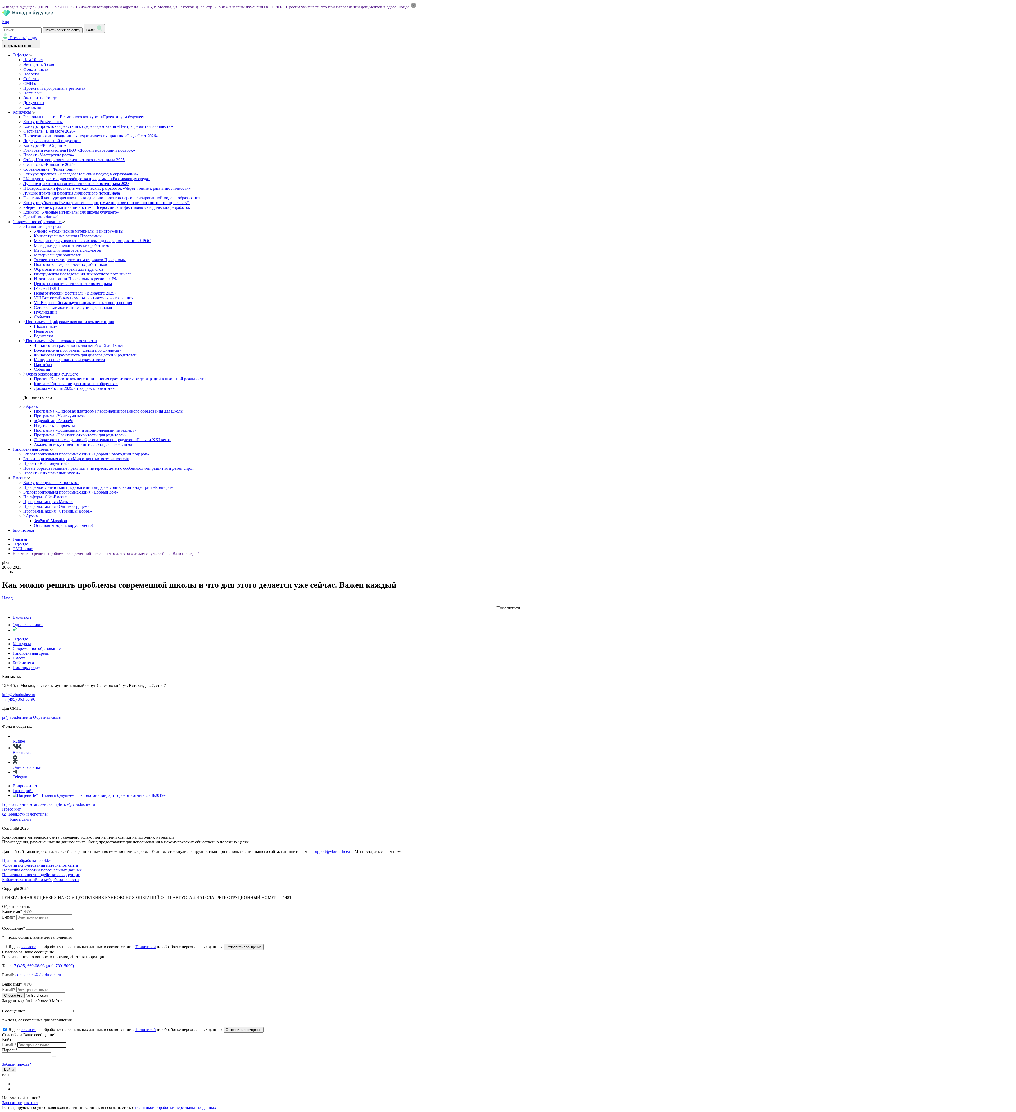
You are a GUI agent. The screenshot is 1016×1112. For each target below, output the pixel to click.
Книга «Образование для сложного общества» (76, 383)
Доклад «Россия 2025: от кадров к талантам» (74, 388)
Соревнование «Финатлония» (50, 169)
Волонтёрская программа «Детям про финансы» (77, 350)
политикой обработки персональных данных (175, 1107)
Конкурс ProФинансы (43, 121)
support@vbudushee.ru (333, 851)
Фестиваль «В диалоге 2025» (49, 164)
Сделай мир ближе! (40, 217)
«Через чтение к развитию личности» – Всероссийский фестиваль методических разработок (106, 207)
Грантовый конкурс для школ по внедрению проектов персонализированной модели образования (111, 198)
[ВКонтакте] (16, 1084)
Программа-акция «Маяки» (48, 501)
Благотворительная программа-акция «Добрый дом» (70, 492)
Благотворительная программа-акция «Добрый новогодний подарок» (86, 454)
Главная (20, 539)
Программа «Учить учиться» (60, 416)
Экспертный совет (40, 64)
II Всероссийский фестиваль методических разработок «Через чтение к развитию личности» (107, 188)
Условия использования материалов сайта (40, 865)
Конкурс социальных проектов (51, 482)
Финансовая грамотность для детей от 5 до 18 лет (79, 345)
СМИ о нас (33, 83)
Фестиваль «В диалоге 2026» (49, 131)
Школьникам (45, 326)
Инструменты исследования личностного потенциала (82, 274)
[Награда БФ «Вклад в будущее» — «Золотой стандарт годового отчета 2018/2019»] (89, 795)
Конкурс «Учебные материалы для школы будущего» (71, 212)
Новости (31, 74)
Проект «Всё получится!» (46, 463)
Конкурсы (22, 112)
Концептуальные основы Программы (68, 236)
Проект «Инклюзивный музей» (51, 473)
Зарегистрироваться (20, 1102)
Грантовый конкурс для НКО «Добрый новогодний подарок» (79, 150)
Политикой (145, 946)
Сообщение (13, 928)
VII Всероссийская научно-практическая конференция (83, 302)
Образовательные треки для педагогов (68, 269)
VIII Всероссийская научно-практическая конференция (83, 298)
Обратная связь (47, 717)
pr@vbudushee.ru (17, 717)
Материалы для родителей (57, 255)
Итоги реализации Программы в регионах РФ (75, 279)
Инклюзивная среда (31, 449)
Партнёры (43, 364)
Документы (33, 102)
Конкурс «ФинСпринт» (44, 145)
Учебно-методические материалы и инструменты (78, 231)
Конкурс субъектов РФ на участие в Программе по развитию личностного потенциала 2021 (106, 202)
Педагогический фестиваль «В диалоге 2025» (75, 293)
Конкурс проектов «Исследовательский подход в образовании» (80, 174)
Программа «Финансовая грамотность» (61, 340)
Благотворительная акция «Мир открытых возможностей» (76, 458)
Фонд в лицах (35, 69)
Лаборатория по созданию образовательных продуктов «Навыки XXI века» (102, 439)
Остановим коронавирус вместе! (63, 525)
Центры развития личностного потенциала (73, 283)
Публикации (45, 312)
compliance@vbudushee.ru (72, 804)
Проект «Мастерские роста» (48, 155)
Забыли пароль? (16, 1064)
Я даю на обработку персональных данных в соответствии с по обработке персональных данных (116, 946)
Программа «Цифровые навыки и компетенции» (69, 321)
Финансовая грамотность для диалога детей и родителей (85, 355)
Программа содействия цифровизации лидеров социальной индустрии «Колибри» (98, 487)
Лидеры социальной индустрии (52, 140)
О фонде (21, 55)
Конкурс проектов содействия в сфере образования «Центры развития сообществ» (98, 126)
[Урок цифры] (508, 602)
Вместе (20, 478)
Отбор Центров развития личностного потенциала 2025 (74, 159)
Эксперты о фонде (40, 98)
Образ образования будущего (51, 374)
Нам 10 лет (33, 59)
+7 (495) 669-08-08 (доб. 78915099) (43, 966)
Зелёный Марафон (50, 520)
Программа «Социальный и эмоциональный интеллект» (85, 430)
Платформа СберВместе (45, 497)
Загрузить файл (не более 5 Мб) (30, 1000)
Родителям (43, 336)
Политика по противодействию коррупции (41, 875)
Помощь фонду (23, 37)
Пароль (9, 1050)
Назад (7, 598)
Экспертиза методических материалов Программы (80, 259)
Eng (5, 21)
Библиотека (23, 530)
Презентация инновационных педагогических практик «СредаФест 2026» (90, 136)
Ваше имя (12, 911)
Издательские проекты (54, 425)
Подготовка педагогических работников (70, 264)
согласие (28, 946)
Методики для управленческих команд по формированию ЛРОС (92, 240)
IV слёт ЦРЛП (47, 288)
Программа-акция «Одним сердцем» (56, 506)
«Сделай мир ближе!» (53, 420)
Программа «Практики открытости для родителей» (80, 435)
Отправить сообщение (243, 947)
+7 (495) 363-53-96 (18, 699)
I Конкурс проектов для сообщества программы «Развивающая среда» (86, 179)
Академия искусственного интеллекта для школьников (83, 444)
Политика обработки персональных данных (42, 870)
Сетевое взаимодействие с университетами (73, 307)
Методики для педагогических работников (72, 245)
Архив (31, 406)
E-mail (8, 917)
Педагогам (43, 331)
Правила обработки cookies (26, 860)
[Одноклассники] (16, 1089)
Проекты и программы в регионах (54, 88)
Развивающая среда (43, 226)
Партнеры (32, 93)
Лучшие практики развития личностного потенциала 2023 (76, 183)
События (31, 78)
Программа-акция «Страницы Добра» (57, 511)
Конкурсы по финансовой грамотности (69, 360)
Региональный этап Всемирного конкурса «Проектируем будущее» (84, 117)
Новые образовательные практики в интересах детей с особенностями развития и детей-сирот (108, 468)
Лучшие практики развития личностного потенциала (71, 193)
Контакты (32, 107)
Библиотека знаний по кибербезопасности (40, 879)
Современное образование (37, 221)
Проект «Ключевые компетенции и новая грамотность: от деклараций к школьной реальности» (120, 379)
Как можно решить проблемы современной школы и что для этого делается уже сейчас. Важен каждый (106, 553)
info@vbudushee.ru (18, 694)
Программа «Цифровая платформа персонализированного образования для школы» (109, 411)
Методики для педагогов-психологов (67, 250)
